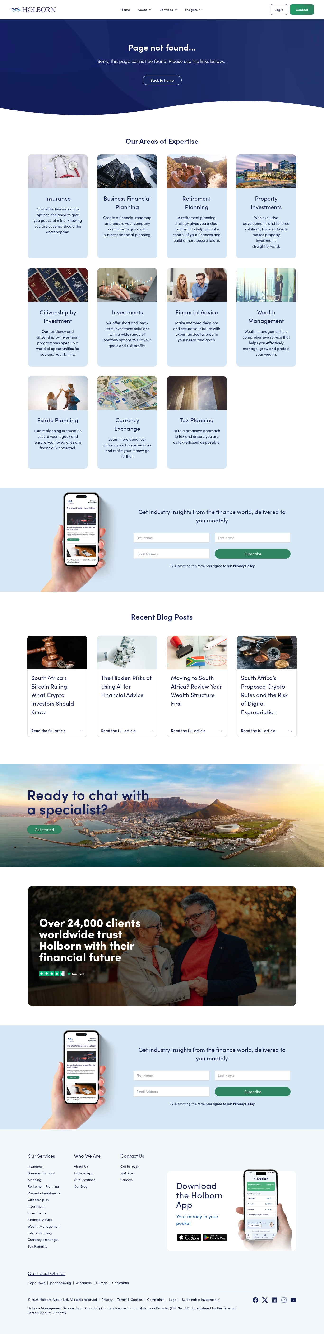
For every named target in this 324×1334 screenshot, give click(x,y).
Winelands (84, 1283)
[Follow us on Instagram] (284, 1300)
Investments (37, 1213)
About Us (81, 1166)
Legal (173, 1299)
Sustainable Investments (200, 1299)
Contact (302, 9)
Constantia (120, 1283)
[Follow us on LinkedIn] (274, 1300)
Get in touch (129, 1166)
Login (279, 9)
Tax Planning (38, 1246)
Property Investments (44, 1193)
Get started (44, 829)
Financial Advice (40, 1219)
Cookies (137, 1299)
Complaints (155, 1299)
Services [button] (166, 9)
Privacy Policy (244, 565)
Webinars (127, 1173)
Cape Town (36, 1283)
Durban (102, 1283)
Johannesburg (60, 1283)
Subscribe (252, 553)
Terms (121, 1299)
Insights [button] (191, 9)
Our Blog (81, 1186)
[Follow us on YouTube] (293, 1300)
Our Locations (84, 1179)
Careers (126, 1179)
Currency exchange (43, 1239)
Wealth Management (44, 1226)
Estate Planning (40, 1233)
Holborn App (83, 1173)
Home (125, 9)
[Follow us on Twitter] (265, 1300)
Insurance (35, 1166)
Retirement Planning (43, 1186)
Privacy (107, 1299)
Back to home (162, 80)
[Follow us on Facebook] (255, 1300)
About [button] (143, 9)
